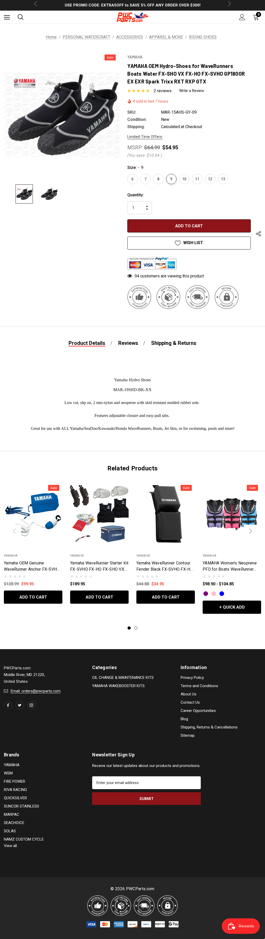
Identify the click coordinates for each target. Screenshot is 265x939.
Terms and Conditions (199, 686)
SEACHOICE (14, 822)
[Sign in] (242, 17)
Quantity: (135, 194)
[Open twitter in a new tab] (20, 705)
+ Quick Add (232, 607)
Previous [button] (14, 531)
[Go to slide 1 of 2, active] (129, 628)
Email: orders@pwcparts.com (36, 691)
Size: (135, 167)
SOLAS (10, 831)
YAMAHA (11, 765)
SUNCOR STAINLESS (21, 806)
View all (10, 845)
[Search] (21, 17)
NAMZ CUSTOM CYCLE (24, 839)
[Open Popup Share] (258, 234)
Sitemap (188, 735)
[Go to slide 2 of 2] (135, 628)
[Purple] (206, 594)
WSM (8, 773)
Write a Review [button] (191, 90)
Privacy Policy (192, 677)
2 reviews (163, 90)
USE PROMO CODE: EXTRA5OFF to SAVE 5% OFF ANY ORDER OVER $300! (133, 5)
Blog (184, 719)
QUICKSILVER (15, 798)
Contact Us (190, 702)
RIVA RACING (15, 789)
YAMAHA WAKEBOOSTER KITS (118, 686)
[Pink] (214, 594)
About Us (188, 694)
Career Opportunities (198, 710)
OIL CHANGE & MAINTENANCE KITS (123, 677)
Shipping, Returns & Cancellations (209, 727)
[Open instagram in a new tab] (31, 705)
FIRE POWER (14, 781)
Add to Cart (33, 597)
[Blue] (222, 594)
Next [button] (250, 531)
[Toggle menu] (7, 17)
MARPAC (11, 814)
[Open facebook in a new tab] (8, 705)
